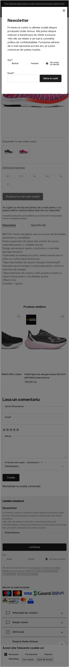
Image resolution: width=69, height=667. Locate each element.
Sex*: (10, 60)
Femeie (35, 63)
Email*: (11, 73)
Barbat (15, 63)
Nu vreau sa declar (54, 63)
